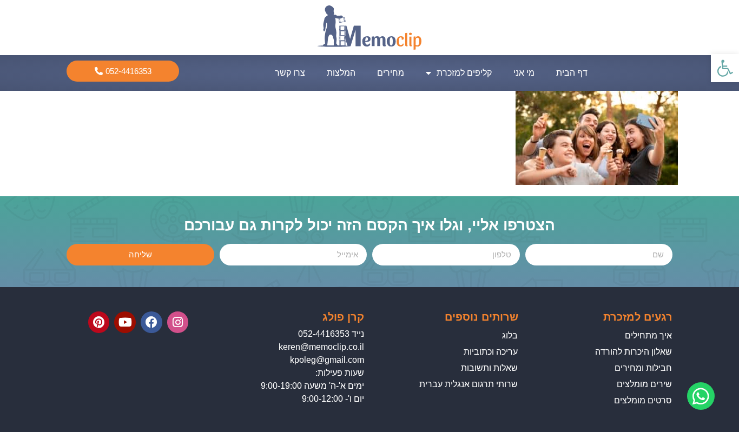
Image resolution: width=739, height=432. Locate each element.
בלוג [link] (510, 335)
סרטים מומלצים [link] (643, 400)
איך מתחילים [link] (648, 335)
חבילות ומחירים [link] (643, 368)
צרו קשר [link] (290, 72)
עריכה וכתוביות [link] (491, 351)
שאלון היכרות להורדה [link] (633, 351)
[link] (725, 68)
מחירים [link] (390, 72)
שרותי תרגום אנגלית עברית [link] (468, 384)
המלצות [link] (341, 72)
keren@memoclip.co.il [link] (321, 346)
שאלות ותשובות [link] (489, 368)
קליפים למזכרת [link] (464, 72)
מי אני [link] (524, 72)
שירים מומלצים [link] (644, 384)
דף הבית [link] (572, 72)
